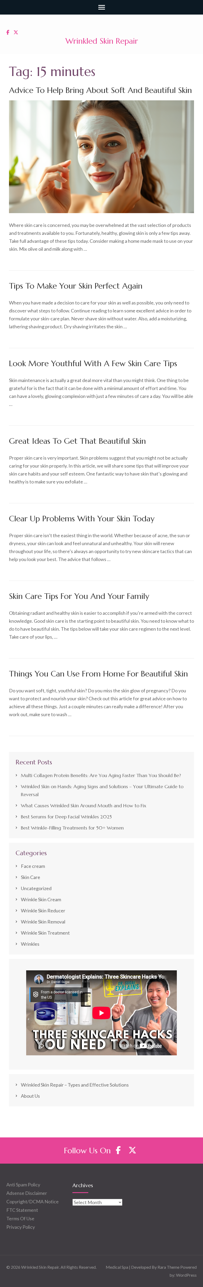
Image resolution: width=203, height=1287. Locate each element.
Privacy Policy (20, 1227)
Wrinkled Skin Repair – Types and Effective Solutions (75, 1085)
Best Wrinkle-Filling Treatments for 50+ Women (72, 828)
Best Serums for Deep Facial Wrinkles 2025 (66, 817)
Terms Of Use (20, 1218)
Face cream (33, 866)
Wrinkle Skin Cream (41, 899)
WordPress (186, 1274)
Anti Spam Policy (23, 1184)
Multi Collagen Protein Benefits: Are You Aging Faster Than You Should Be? (101, 775)
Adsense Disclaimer (26, 1193)
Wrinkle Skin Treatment (45, 933)
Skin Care (30, 877)
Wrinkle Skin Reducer (43, 910)
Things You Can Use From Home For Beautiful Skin (98, 674)
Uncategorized (36, 888)
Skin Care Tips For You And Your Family (79, 596)
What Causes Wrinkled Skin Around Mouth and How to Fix (83, 805)
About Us (30, 1096)
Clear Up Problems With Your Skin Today (81, 518)
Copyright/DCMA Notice (32, 1201)
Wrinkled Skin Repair (101, 41)
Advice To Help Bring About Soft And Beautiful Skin (100, 90)
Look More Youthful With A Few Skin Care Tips (93, 363)
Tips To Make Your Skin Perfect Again (75, 286)
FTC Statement (22, 1210)
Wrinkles (30, 944)
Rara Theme (168, 1267)
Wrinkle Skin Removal (43, 922)
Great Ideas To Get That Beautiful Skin (77, 441)
